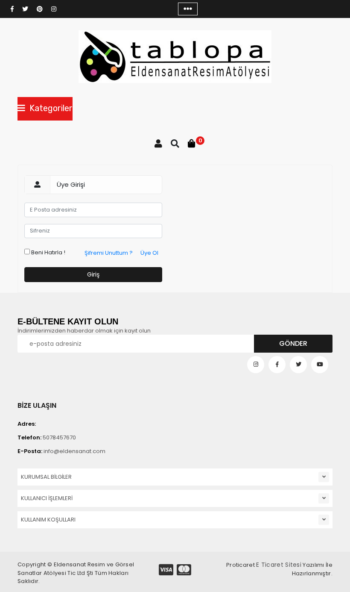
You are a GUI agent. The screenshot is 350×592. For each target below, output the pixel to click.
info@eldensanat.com (61, 451)
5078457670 (47, 437)
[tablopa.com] (175, 56)
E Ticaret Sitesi (278, 564)
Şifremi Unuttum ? (109, 253)
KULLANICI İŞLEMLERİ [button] (47, 498)
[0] (191, 143)
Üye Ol (149, 253)
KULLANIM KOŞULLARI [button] (48, 519)
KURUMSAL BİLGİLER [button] (46, 477)
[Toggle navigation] (188, 9)
